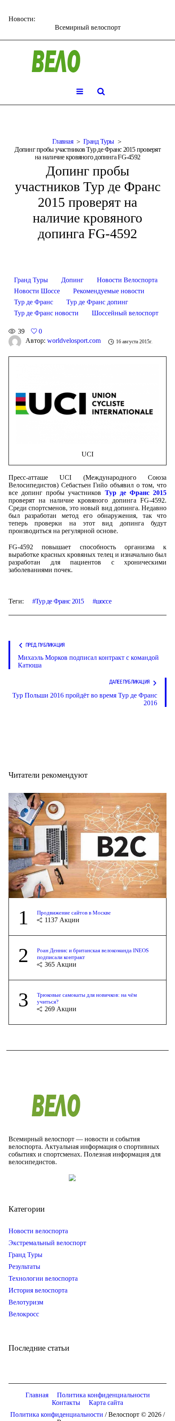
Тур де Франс (33, 302)
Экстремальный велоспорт (47, 1242)
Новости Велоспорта (127, 280)
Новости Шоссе (37, 291)
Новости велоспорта (38, 1231)
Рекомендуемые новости (108, 291)
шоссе (103, 601)
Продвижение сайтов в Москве (74, 912)
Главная (62, 141)
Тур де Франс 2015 (59, 601)
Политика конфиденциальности (103, 1395)
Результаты (24, 1266)
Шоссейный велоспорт (125, 313)
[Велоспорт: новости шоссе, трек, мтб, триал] (87, 61)
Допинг (72, 280)
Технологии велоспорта (43, 1278)
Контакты (66, 1402)
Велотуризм (25, 1302)
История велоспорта (38, 1290)
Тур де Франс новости (46, 313)
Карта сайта (106, 1402)
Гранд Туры (98, 141)
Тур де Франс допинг (97, 302)
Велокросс (23, 1314)
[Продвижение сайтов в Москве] (87, 844)
